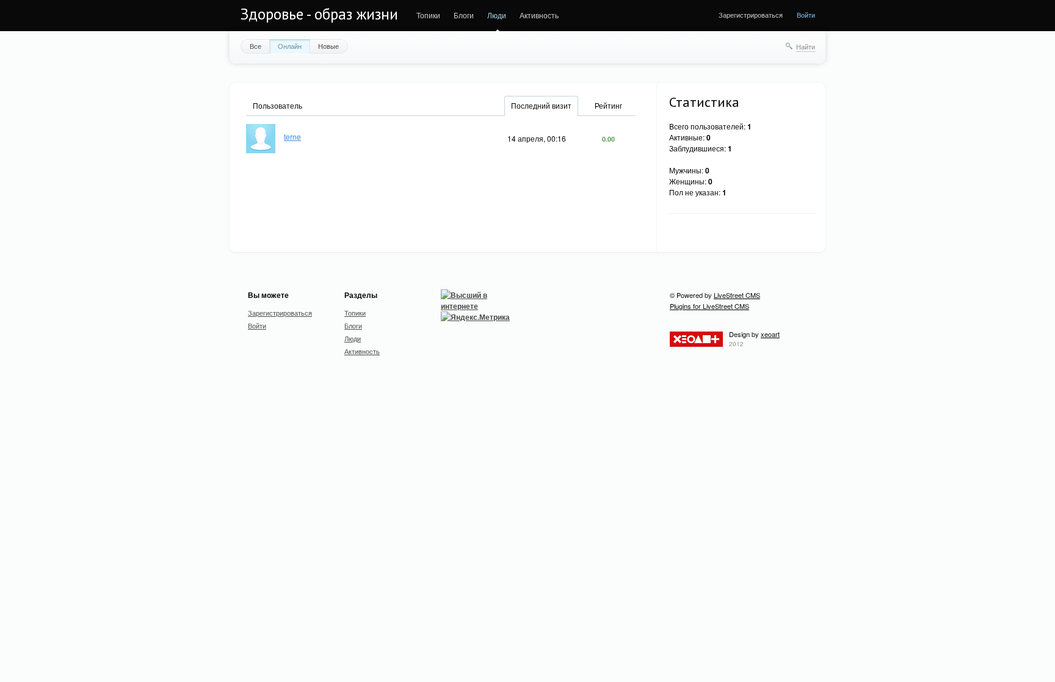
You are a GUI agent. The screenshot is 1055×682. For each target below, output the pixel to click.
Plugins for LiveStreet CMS (709, 306)
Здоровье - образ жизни (319, 14)
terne (292, 136)
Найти (805, 46)
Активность (539, 15)
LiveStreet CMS (737, 295)
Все (255, 46)
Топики (428, 15)
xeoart (770, 334)
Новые (328, 46)
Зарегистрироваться (751, 15)
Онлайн (290, 46)
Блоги (464, 15)
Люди (496, 15)
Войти (806, 15)
